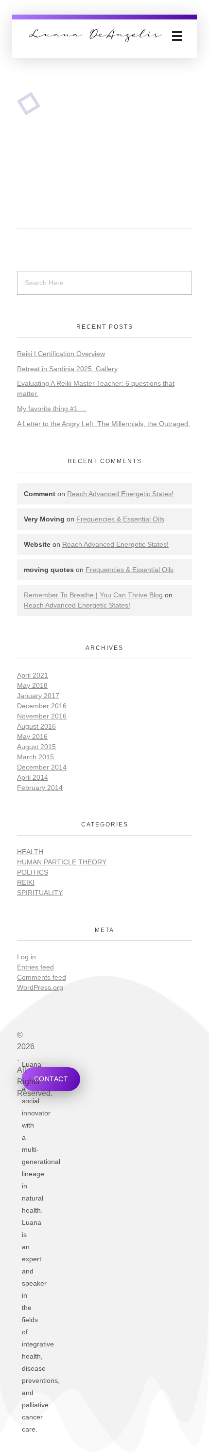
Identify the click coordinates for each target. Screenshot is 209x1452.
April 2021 (32, 675)
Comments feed (41, 977)
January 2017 (38, 695)
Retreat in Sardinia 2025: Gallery (67, 369)
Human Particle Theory (61, 862)
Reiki (26, 882)
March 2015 (35, 757)
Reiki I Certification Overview (61, 354)
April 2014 (32, 777)
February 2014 (40, 787)
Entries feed (35, 967)
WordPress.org (40, 987)
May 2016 (32, 736)
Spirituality (40, 892)
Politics (32, 872)
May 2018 (32, 685)
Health (30, 852)
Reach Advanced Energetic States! (120, 494)
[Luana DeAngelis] (95, 35)
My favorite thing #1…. (52, 408)
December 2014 (42, 767)
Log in (26, 957)
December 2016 (42, 706)
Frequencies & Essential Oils (120, 519)
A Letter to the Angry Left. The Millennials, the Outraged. (103, 424)
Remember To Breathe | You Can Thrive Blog (93, 595)
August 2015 (36, 747)
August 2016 (36, 726)
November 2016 (42, 716)
